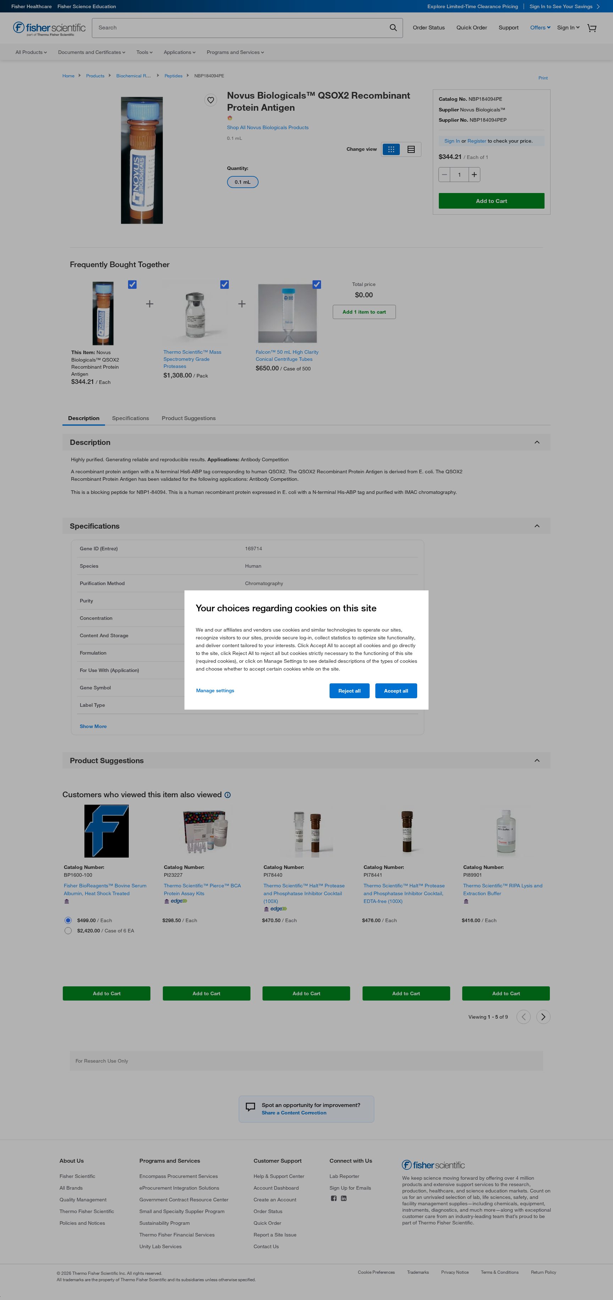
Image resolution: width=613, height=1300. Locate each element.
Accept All (396, 691)
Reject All (349, 691)
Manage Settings (215, 690)
